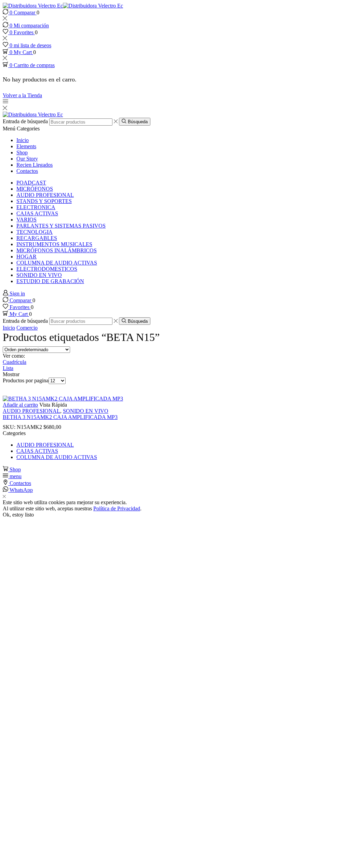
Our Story (27, 159)
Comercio (27, 328)
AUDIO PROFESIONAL (45, 195)
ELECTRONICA (35, 207)
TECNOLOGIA (34, 232)
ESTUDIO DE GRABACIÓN (50, 281)
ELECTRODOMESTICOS (46, 269)
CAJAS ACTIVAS (37, 213)
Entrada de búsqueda (25, 122)
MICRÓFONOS (34, 189)
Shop (22, 152)
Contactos (27, 171)
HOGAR (26, 256)
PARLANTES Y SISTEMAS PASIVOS (61, 226)
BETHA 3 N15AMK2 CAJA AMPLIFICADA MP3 (60, 417)
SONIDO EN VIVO (39, 275)
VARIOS (26, 219)
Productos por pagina (26, 380)
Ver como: (14, 356)
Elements (26, 146)
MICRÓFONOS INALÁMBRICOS (56, 250)
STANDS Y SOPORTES (44, 201)
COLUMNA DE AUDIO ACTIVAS (56, 263)
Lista (8, 368)
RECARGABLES (36, 238)
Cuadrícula (14, 362)
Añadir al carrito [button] (20, 405)
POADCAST (31, 183)
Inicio (22, 140)
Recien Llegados (34, 165)
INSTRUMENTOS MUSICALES (54, 244)
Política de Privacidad (116, 508)
